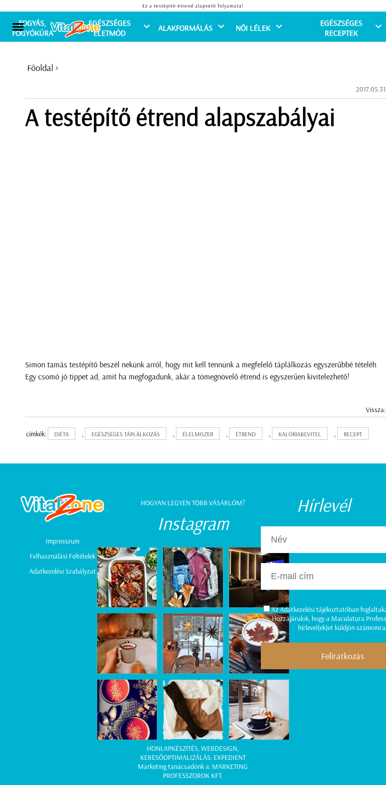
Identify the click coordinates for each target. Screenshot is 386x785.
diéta (61, 434)
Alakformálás (185, 28)
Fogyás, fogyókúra (32, 28)
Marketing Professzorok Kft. (205, 771)
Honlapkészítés (172, 748)
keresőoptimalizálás (175, 757)
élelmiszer (197, 434)
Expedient (230, 757)
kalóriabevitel (299, 434)
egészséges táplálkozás (125, 434)
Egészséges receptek (341, 28)
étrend (246, 434)
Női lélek (253, 28)
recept (353, 434)
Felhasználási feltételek (62, 556)
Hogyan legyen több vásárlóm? (193, 502)
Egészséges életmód (109, 28)
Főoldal (40, 67)
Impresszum (62, 540)
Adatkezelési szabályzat (62, 571)
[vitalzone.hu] (75, 30)
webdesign (219, 748)
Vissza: (375, 409)
